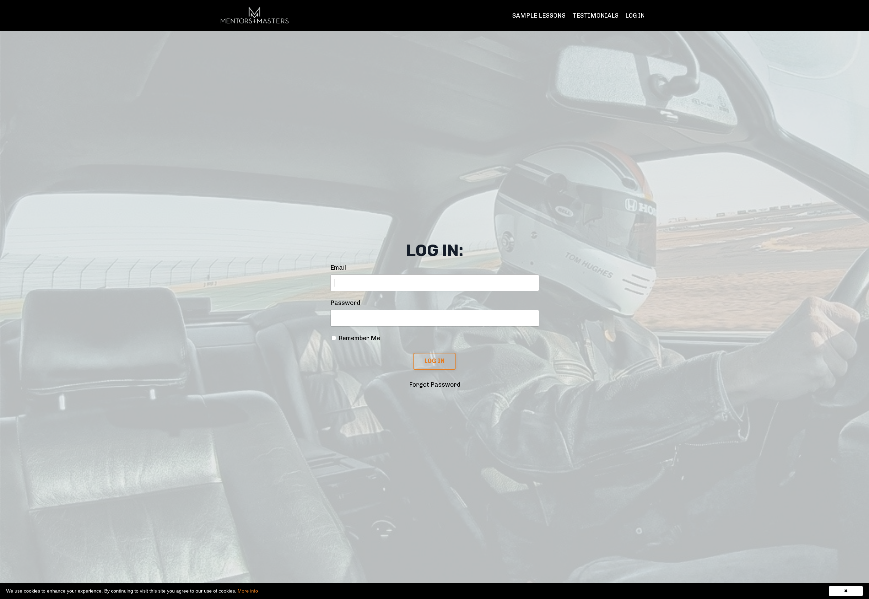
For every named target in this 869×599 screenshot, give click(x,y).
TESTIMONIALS (595, 15)
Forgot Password (434, 384)
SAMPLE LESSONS (539, 15)
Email (338, 267)
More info (248, 591)
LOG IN (635, 15)
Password (345, 303)
